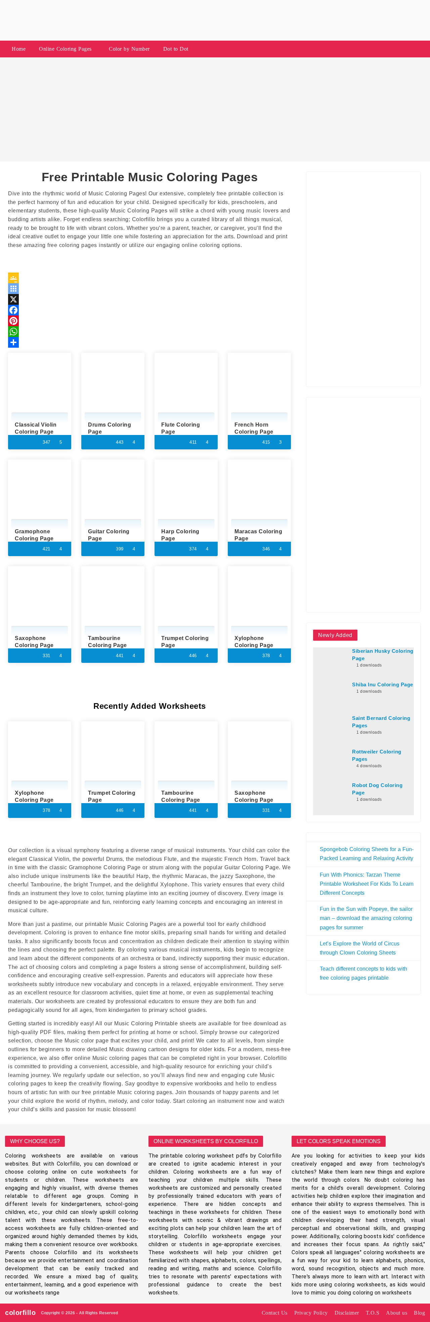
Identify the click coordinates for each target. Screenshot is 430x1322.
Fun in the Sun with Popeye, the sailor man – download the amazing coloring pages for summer (366, 918)
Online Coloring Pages (65, 49)
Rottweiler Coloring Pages (376, 755)
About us (396, 1313)
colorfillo (20, 1312)
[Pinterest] (149, 320)
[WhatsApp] (149, 331)
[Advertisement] (215, 109)
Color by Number (129, 49)
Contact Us (275, 1313)
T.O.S (373, 1313)
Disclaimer (347, 1313)
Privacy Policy (311, 1313)
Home (19, 49)
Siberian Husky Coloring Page (383, 654)
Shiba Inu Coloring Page (382, 684)
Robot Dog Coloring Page (377, 789)
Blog (419, 1313)
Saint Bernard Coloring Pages (381, 722)
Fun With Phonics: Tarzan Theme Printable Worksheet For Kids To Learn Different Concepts (367, 884)
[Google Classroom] (149, 278)
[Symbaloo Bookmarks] (149, 288)
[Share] (149, 342)
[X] (149, 299)
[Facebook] (149, 310)
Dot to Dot (175, 49)
